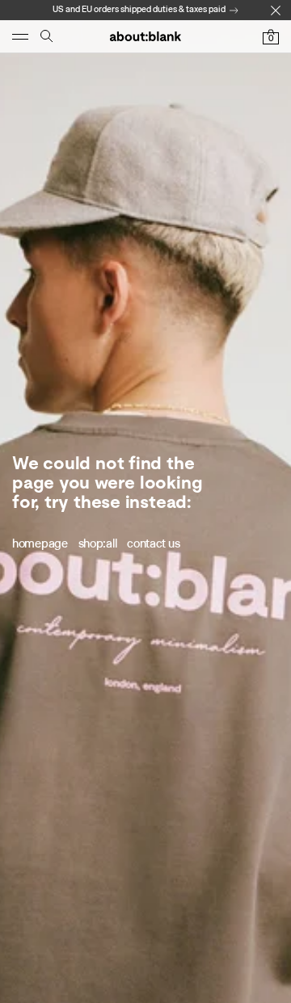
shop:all (97, 543)
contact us (153, 543)
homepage (40, 543)
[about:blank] (145, 36)
